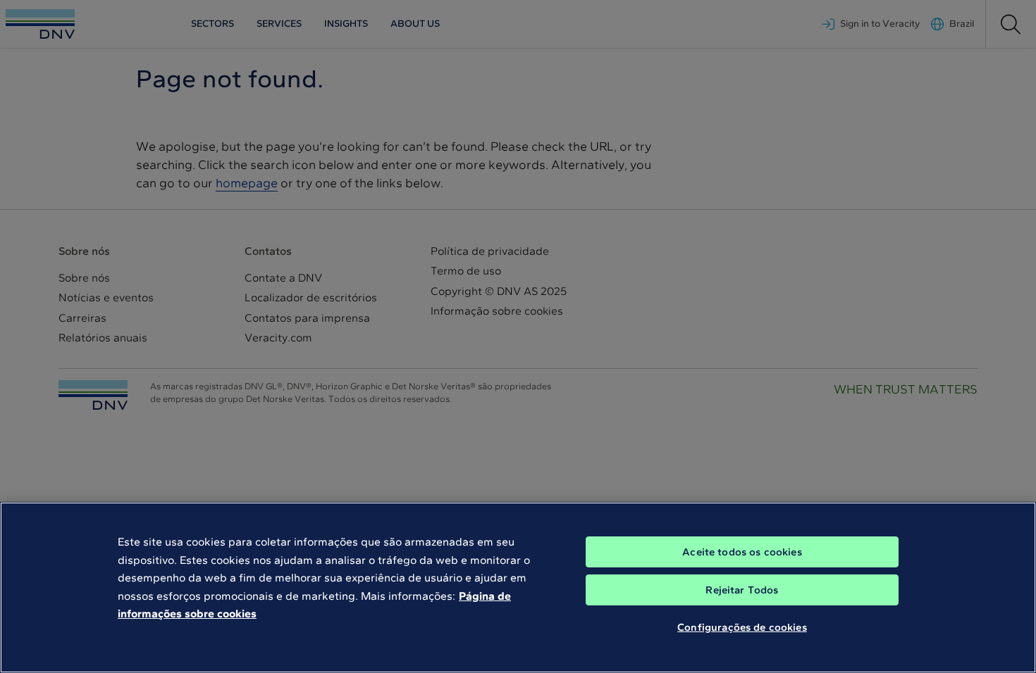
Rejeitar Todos (741, 590)
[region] (518, 587)
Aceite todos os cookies (741, 552)
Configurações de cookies (742, 627)
